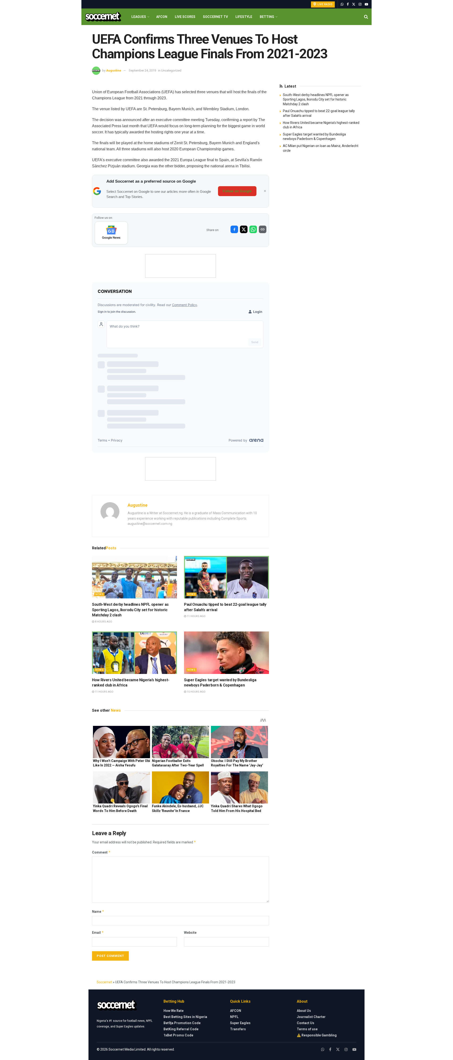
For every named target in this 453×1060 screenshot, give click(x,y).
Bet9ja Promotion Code (182, 1023)
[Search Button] (366, 17)
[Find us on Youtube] (366, 4)
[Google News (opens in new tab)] (111, 232)
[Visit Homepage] (103, 17)
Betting (267, 17)
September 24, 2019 (142, 70)
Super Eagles (240, 1023)
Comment (101, 852)
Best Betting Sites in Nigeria (185, 1017)
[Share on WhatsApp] (253, 229)
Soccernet (104, 982)
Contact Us (305, 1023)
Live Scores (185, 17)
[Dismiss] (265, 191)
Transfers (238, 1029)
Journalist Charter (311, 1017)
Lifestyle (243, 17)
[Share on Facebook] (234, 229)
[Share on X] (243, 229)
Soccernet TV (215, 17)
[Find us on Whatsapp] (342, 4)
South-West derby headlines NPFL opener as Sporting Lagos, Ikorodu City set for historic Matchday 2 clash (130, 609)
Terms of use (307, 1029)
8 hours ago (103, 621)
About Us (304, 1011)
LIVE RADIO (325, 4)
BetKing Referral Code (181, 1029)
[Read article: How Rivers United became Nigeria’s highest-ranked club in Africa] (134, 652)
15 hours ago (196, 691)
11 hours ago (196, 616)
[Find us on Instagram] (360, 4)
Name (98, 911)
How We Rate (174, 1011)
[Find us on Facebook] (348, 4)
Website (190, 932)
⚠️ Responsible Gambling (317, 1035)
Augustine (113, 70)
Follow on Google (237, 191)
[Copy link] (262, 229)
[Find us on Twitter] (353, 4)
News (99, 594)
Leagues (138, 17)
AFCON (161, 17)
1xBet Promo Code (178, 1035)
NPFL (234, 1017)
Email (98, 932)
